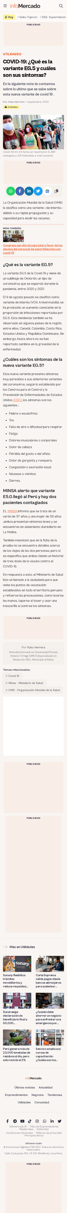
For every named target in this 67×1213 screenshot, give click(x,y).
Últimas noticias (25, 1087)
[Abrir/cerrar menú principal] (5, 5)
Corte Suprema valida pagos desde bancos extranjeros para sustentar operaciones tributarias (48, 981)
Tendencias (54, 1095)
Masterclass (27, 1129)
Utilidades (12, 54)
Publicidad (43, 1129)
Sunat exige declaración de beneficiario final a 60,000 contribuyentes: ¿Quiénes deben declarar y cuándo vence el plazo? (15, 1017)
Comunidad (41, 1102)
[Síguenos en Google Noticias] (47, 191)
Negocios (37, 1095)
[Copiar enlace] (56, 191)
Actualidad (45, 1087)
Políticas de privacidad (49, 1133)
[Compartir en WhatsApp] (10, 191)
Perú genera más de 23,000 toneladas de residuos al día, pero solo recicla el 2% (16, 1054)
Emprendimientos (16, 1095)
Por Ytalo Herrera (13, 102)
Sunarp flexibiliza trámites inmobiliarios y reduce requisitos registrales (14, 981)
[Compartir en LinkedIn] (29, 191)
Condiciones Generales (19, 1133)
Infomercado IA (18, 1126)
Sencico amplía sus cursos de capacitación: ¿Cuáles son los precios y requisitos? (49, 1054)
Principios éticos (34, 1135)
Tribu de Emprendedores (44, 1126)
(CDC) (18, 400)
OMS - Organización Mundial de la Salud (34, 690)
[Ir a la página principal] (25, 6)
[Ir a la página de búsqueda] (61, 5)
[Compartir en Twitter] (38, 191)
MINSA (13, 511)
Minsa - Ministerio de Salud (25, 683)
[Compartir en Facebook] (19, 191)
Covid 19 (13, 676)
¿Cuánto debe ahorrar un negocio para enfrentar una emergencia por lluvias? (48, 1017)
